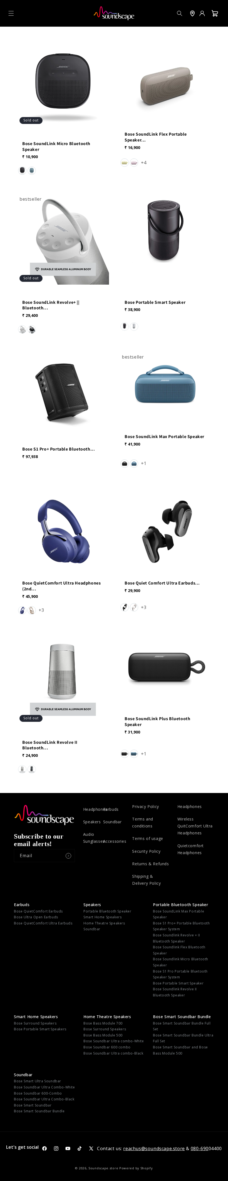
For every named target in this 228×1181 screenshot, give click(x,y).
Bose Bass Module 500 (103, 1035)
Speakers (92, 821)
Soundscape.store (103, 1168)
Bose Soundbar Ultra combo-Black (113, 1053)
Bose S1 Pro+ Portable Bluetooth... (58, 449)
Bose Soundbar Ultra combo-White (113, 1041)
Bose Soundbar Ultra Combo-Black (44, 1099)
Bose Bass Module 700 (103, 1023)
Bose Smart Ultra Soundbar (37, 1081)
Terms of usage (147, 838)
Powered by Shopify (136, 1168)
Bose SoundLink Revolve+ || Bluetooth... (51, 305)
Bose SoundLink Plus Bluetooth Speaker (157, 721)
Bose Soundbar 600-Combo (38, 1093)
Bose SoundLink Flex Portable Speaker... (156, 137)
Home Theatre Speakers (104, 923)
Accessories (115, 841)
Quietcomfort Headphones (190, 849)
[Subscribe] (68, 855)
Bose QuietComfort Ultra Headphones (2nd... (61, 586)
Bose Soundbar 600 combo (107, 1047)
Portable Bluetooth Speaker (107, 911)
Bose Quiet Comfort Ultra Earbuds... (162, 583)
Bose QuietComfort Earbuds (38, 911)
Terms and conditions (142, 822)
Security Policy (146, 851)
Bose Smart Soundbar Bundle (182, 1016)
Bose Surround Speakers (35, 1023)
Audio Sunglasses (94, 838)
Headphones (95, 809)
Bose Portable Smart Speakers (40, 1029)
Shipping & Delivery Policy (146, 880)
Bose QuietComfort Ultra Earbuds (43, 923)
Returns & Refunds (150, 863)
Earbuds (111, 809)
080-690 (200, 1148)
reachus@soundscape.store (154, 1148)
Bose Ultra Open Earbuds (36, 917)
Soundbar (112, 821)
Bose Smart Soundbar (32, 1105)
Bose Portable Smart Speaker (155, 302)
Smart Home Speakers (102, 917)
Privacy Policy (145, 806)
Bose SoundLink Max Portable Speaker (164, 436)
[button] (11, 13)
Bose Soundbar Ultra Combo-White (44, 1087)
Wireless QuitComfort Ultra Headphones (195, 826)
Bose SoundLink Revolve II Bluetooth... (50, 745)
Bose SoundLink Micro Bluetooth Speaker (56, 146)
